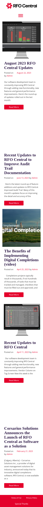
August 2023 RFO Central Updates (19, 65)
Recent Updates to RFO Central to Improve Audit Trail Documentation (20, 164)
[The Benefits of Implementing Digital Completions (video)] (21, 228)
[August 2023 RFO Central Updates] (21, 40)
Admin (10, 75)
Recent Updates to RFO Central (20, 344)
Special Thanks (21, 504)
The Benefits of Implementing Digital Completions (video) (21, 257)
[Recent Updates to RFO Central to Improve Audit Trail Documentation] (21, 132)
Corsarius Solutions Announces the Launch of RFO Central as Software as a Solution (21, 437)
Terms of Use (16, 498)
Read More (14, 107)
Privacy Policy (31, 498)
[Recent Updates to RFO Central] (21, 319)
